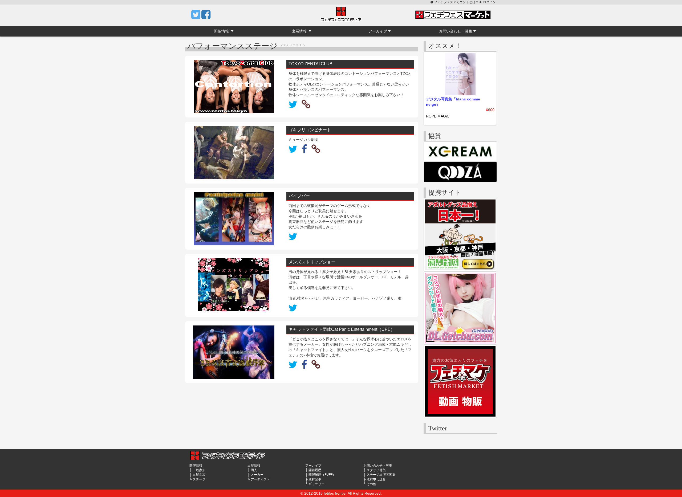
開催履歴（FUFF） (322, 474)
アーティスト (260, 479)
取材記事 (314, 479)
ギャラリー (316, 484)
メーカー (257, 474)
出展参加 (199, 474)
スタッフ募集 (376, 470)
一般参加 (199, 470)
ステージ (199, 479)
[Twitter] (196, 17)
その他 (371, 484)
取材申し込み (376, 479)
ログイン (489, 2)
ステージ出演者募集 (381, 474)
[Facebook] (205, 17)
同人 (254, 470)
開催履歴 (314, 470)
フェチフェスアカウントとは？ (456, 2)
